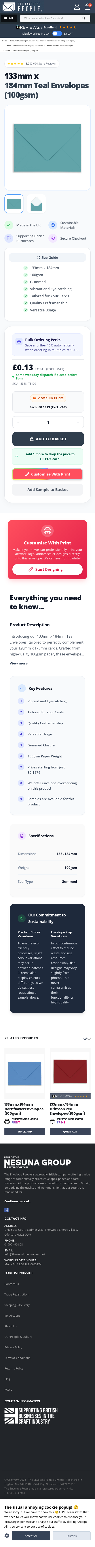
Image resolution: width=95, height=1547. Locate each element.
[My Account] (77, 7)
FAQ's (8, 1390)
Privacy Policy (13, 1347)
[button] (85, 1038)
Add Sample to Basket (47, 489)
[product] (25, 1071)
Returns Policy (13, 1368)
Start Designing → (51, 569)
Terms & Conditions (17, 1358)
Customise (6, 1535)
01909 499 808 (13, 1244)
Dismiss (72, 1536)
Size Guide (50, 257)
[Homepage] (22, 6)
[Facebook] (6, 1210)
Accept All (31, 1536)
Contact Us (11, 1284)
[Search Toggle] (59, 6)
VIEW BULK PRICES (50, 398)
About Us (10, 1326)
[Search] (84, 18)
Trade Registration (16, 1294)
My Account (12, 1316)
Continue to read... (18, 1201)
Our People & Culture (18, 1337)
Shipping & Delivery (17, 1305)
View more (19, 663)
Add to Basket (51, 439)
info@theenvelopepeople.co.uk (25, 1254)
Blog (7, 1379)
